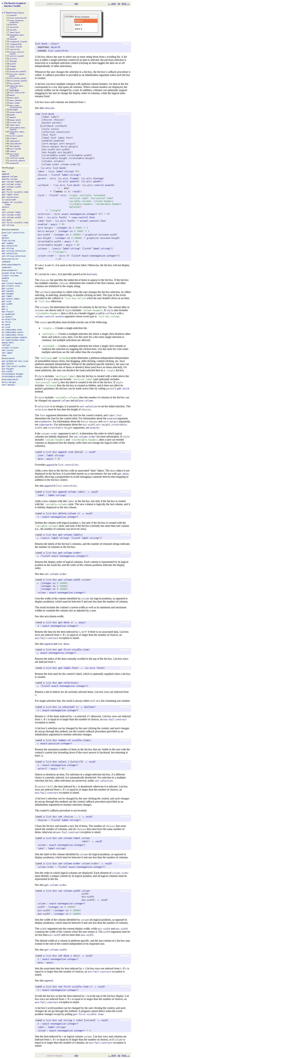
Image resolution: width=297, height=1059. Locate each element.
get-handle (8, 291)
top (76, 3)
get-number (8, 243)
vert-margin (8, 385)
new (38, 114)
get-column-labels (70, 534)
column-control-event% (49, 316)
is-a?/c (46, 168)
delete (5, 238)
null (93, 701)
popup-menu (8, 342)
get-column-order (69, 552)
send (39, 452)
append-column (61, 400)
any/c (54, 224)
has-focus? (8, 312)
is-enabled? (8, 314)
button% (92, 274)
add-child (123, 388)
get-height (8, 294)
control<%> (13, 259)
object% (55, 47)
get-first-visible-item (73, 649)
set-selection (9, 253)
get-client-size (11, 286)
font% (62, 217)
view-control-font (83, 217)
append (62, 452)
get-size (6, 301)
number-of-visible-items (74, 740)
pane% (96, 181)
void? (92, 452)
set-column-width (69, 891)
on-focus (6, 322)
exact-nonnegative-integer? (79, 214)
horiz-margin (9, 382)
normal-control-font (93, 221)
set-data (63, 644)
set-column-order (85, 436)
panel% (74, 181)
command (6, 262)
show (4, 355)
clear (5, 235)
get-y (5, 309)
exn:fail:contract (46, 638)
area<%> (11, 358)
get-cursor (8, 288)
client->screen (10, 276)
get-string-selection (14, 251)
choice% (49, 108)
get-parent (8, 364)
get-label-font (68, 668)
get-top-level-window (14, 366)
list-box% (41, 43)
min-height (8, 369)
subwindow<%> (14, 265)
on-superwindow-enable (14, 337)
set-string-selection (14, 256)
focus (5, 281)
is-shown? (7, 317)
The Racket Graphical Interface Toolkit (15, 4)
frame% (74, 178)
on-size (6, 327)
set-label (7, 353)
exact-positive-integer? (56, 743)
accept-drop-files (12, 273)
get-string (8, 248)
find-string (8, 241)
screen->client (10, 348)
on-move (6, 324)
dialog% (98, 178)
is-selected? (66, 707)
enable (5, 278)
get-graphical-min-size (15, 361)
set (60, 816)
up (119, 3)
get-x (5, 306)
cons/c (57, 248)
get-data (122, 473)
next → (126, 3)
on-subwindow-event (12, 332)
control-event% (103, 185)
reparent (6, 267)
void (76, 191)
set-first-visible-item (73, 986)
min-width (7, 371)
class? (55, 43)
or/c (52, 171)
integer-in (64, 227)
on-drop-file (9, 319)
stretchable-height (12, 374)
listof (56, 175)
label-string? (65, 171)
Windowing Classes (15, 12)
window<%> (12, 270)
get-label (7, 296)
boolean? (89, 707)
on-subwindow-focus (12, 335)
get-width (7, 304)
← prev (112, 3)
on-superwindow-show (13, 340)
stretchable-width (12, 376)
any (66, 188)
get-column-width (69, 579)
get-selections (68, 682)
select (62, 761)
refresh (6, 345)
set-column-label (69, 838)
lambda (58, 191)
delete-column (84, 400)
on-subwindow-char (12, 330)
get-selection (9, 246)
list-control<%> (16, 233)
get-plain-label (11, 299)
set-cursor (8, 350)
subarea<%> (13, 379)
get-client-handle (12, 283)
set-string (65, 1020)
